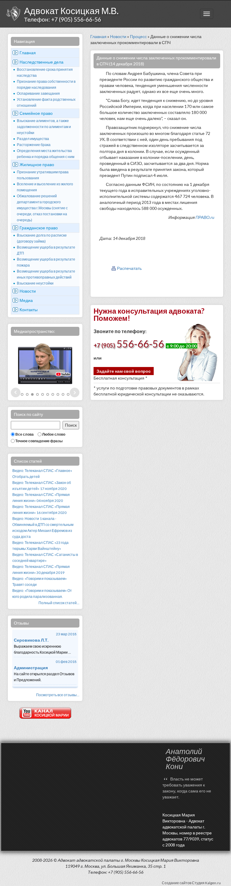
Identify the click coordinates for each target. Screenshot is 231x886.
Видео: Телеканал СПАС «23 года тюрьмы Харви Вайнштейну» (40, 545)
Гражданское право (39, 227)
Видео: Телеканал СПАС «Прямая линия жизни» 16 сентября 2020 (41, 509)
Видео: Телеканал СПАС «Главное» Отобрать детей (42, 473)
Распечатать (129, 268)
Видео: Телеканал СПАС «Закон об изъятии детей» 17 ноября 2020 (41, 485)
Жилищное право (37, 164)
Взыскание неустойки (35, 283)
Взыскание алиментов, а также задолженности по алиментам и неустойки (44, 126)
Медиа (26, 300)
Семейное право (36, 113)
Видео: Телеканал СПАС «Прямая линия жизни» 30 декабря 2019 (41, 569)
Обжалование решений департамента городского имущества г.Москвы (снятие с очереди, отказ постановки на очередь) (42, 208)
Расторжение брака (34, 144)
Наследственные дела (41, 61)
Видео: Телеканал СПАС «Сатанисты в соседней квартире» (45, 557)
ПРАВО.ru (205, 217)
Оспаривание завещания (38, 93)
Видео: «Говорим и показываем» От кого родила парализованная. (42, 593)
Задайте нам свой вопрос (124, 371)
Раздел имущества (33, 138)
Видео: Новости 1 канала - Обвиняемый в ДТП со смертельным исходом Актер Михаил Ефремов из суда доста (42, 527)
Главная (28, 52)
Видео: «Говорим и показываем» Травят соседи (39, 581)
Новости (28, 291)
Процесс (138, 36)
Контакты (29, 309)
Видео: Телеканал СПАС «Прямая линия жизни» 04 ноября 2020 (41, 497)
